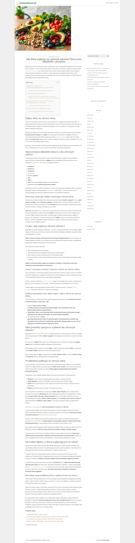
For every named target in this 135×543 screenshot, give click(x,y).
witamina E (31, 173)
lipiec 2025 (89, 154)
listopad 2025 (90, 142)
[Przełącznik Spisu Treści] (57, 82)
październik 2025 (91, 145)
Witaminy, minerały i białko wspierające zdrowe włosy (40, 90)
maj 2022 (89, 193)
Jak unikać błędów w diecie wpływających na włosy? (39, 108)
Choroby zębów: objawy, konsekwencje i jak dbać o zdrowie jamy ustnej (48, 516)
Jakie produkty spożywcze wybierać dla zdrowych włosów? (40, 101)
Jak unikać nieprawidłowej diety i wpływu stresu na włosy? (41, 111)
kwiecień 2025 (90, 163)
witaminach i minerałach (39, 162)
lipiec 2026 (89, 118)
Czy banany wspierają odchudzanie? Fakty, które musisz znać (45, 519)
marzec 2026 (90, 130)
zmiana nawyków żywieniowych (47, 415)
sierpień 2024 (90, 169)
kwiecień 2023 (90, 190)
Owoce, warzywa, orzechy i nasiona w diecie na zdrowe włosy (42, 96)
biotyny (75, 200)
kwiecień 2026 (90, 127)
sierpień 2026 (90, 115)
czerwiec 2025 (90, 157)
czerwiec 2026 (90, 121)
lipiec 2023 (89, 181)
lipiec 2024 (89, 172)
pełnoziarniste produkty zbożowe (39, 333)
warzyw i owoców (60, 137)
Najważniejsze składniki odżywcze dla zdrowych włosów (40, 87)
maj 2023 (89, 187)
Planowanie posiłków (36, 421)
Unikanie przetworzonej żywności (37, 467)
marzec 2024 (90, 175)
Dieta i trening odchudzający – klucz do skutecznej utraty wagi (45, 521)
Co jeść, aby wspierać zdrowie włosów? (36, 93)
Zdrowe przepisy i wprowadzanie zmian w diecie (39, 105)
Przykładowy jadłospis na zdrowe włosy (36, 102)
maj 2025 (89, 160)
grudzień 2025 (90, 139)
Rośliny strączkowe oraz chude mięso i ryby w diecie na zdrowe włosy (44, 98)
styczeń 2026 (90, 136)
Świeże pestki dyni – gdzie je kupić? (38, 514)
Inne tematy (90, 226)
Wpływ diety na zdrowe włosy (34, 86)
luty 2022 (89, 202)
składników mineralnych (31, 71)
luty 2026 (89, 133)
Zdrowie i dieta (54, 56)
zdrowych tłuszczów (47, 281)
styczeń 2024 (90, 178)
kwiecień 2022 (90, 196)
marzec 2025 (90, 166)
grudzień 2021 (90, 208)
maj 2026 (89, 124)
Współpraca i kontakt (112, 2)
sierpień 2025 (90, 151)
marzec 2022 (90, 199)
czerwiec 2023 (90, 184)
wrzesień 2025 (90, 148)
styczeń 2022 (90, 205)
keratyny (50, 190)
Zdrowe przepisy (32, 407)
